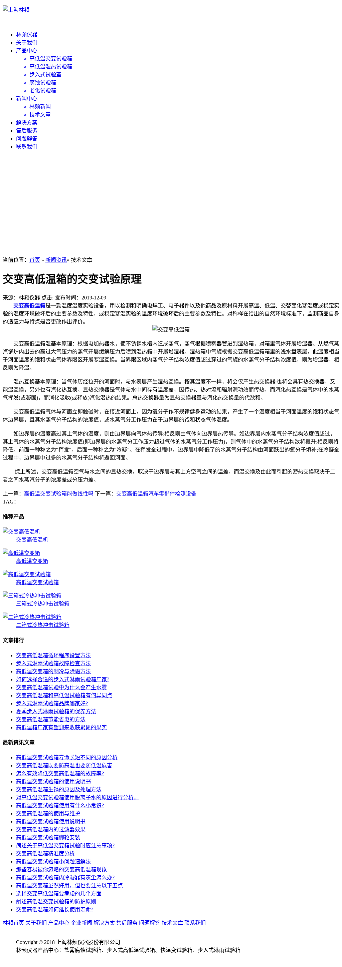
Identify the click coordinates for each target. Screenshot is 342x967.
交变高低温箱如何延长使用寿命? (54, 909)
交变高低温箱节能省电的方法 (51, 719)
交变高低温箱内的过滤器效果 (51, 829)
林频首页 (13, 923)
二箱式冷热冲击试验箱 (42, 625)
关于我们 (26, 42)
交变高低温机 (32, 540)
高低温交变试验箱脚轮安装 (48, 837)
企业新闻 (81, 923)
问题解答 (26, 138)
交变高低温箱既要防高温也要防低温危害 (64, 765)
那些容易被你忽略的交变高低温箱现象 (61, 869)
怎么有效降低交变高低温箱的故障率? (60, 773)
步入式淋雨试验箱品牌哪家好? (52, 703)
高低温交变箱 (32, 561)
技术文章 (172, 923)
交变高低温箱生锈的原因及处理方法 (59, 789)
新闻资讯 (56, 260)
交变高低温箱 (29, 305)
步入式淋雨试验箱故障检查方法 (53, 663)
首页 (34, 260)
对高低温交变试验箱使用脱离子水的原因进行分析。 (77, 797)
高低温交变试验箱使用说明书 (51, 821)
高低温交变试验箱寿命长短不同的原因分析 (67, 757)
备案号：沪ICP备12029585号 (49, 958)
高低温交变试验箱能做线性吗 (59, 494)
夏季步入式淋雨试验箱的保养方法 (56, 711)
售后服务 (26, 130)
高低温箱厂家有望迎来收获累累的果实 (61, 727)
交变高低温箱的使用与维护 (48, 813)
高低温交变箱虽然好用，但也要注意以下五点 (69, 885)
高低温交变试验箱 (37, 582)
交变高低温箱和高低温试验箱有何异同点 (64, 695)
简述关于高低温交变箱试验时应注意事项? (65, 845)
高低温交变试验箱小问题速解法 (53, 861)
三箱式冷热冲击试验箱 (42, 604)
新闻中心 (26, 98)
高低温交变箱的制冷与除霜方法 (53, 671)
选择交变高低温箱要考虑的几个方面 (59, 893)
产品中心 (26, 50)
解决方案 (26, 122)
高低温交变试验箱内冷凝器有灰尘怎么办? (65, 877)
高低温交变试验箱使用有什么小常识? (60, 805)
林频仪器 (26, 34)
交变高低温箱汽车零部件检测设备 (156, 494)
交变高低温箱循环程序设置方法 (53, 655)
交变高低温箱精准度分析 (45, 853)
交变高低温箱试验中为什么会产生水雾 (61, 687)
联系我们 (26, 146)
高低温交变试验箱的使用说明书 (53, 781)
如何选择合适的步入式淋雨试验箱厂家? (62, 679)
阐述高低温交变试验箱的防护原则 (56, 901)
